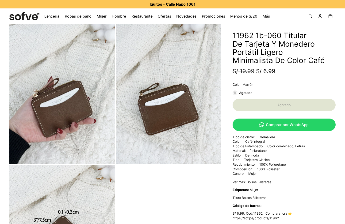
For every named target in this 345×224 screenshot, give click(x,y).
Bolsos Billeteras (259, 182)
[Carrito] (330, 16)
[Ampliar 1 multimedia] (62, 94)
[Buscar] (310, 16)
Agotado (284, 105)
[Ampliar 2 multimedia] (168, 94)
